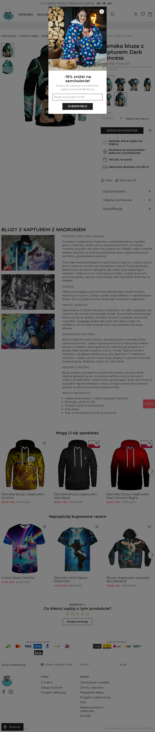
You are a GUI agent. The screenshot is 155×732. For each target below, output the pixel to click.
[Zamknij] (101, 11)
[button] (77, 366)
